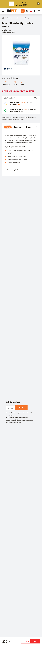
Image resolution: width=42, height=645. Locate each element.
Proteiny (26, 18)
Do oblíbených (6, 84)
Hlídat (15, 84)
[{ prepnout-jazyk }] (31, 11)
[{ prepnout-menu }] (27, 11)
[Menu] (3, 11)
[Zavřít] (38, 3)
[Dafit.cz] (12, 10)
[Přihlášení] (34, 11)
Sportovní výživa (13, 18)
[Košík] (38, 11)
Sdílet (22, 84)
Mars (9, 30)
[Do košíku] (35, 641)
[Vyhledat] (23, 11)
